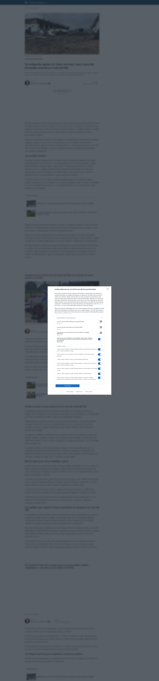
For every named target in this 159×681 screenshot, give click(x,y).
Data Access (79, 391)
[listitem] (79, 318)
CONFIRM (68, 385)
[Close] (108, 289)
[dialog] (79, 340)
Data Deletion (70, 391)
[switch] (100, 321)
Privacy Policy (89, 391)
